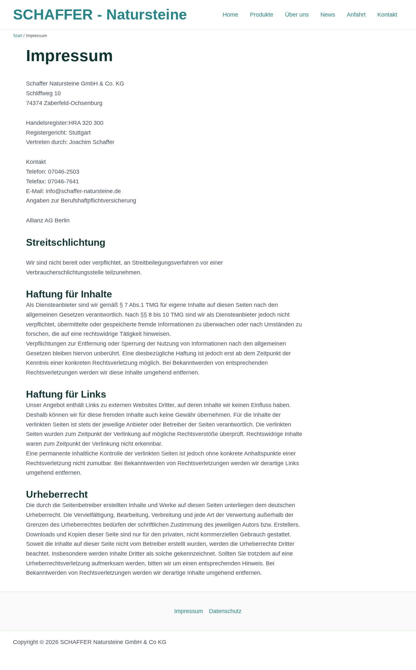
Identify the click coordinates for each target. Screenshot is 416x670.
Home (230, 14)
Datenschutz (225, 611)
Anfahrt (356, 14)
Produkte (261, 14)
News (327, 14)
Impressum (188, 611)
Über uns (297, 14)
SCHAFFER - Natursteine (100, 14)
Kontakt (387, 14)
